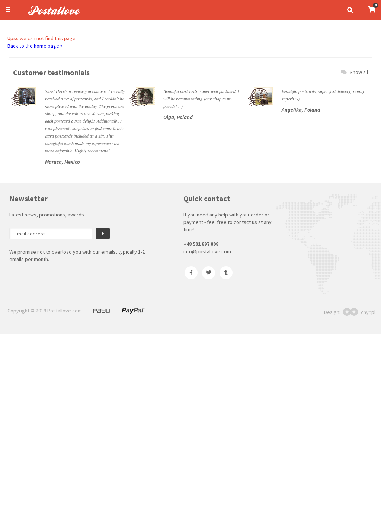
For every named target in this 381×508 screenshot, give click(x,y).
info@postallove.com (207, 251)
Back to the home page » (35, 45)
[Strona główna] (50, 16)
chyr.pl (368, 312)
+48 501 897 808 (200, 244)
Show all (359, 72)
